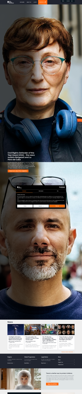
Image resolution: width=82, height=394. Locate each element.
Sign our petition (52, 384)
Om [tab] (57, 191)
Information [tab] (41, 191)
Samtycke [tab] (24, 191)
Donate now (10, 363)
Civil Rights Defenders (10, 2)
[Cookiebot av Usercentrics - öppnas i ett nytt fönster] (60, 187)
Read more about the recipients (18, 171)
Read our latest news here (67, 351)
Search (68, 1)
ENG (72, 1)
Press (63, 1)
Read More (26, 363)
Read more (43, 363)
